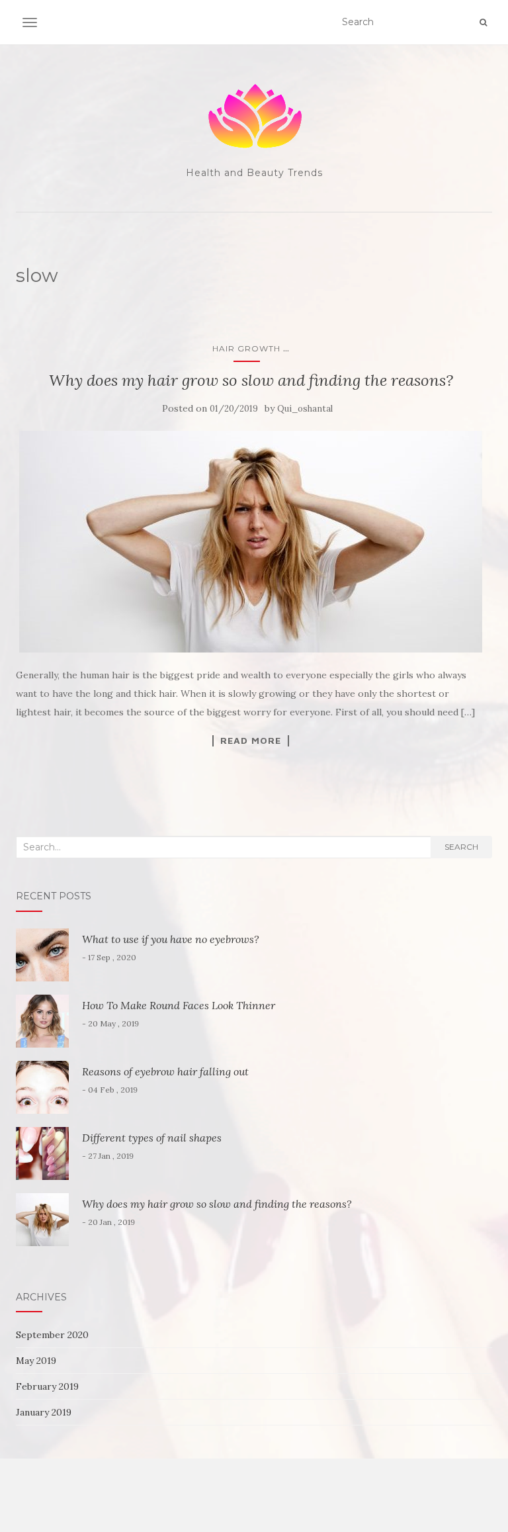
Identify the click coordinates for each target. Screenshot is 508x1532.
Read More (250, 740)
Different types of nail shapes (152, 1137)
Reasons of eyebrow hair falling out (165, 1071)
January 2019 (43, 1412)
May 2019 (36, 1361)
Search (461, 847)
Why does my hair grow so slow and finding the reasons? (251, 380)
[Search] (483, 22)
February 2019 (47, 1386)
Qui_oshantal (305, 408)
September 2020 (52, 1335)
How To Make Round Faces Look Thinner (178, 1005)
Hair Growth (246, 348)
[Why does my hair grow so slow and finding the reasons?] (251, 542)
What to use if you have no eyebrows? (170, 939)
